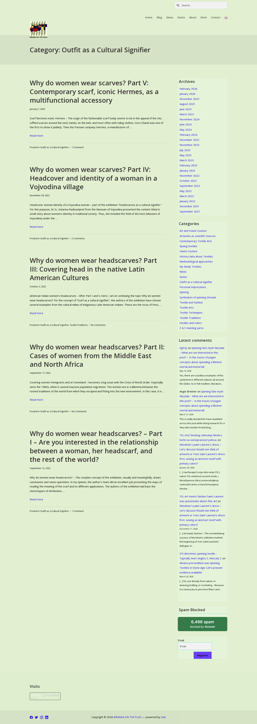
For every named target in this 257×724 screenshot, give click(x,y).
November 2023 (189, 145)
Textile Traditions (79, 324)
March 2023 (187, 160)
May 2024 (186, 129)
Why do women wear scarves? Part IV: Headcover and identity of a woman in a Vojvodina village (93, 178)
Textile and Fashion (191, 302)
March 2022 (187, 196)
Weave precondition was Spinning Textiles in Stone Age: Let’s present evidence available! (201, 567)
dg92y (183, 348)
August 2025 (187, 104)
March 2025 (187, 114)
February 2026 (188, 88)
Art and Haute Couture (193, 230)
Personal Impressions (193, 287)
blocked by (207, 625)
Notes (183, 277)
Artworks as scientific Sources (198, 236)
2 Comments (78, 238)
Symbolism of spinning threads (198, 297)
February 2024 (188, 134)
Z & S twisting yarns (192, 328)
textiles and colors (191, 323)
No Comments (98, 324)
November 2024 (189, 119)
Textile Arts (187, 307)
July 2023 (185, 150)
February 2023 (188, 165)
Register (202, 655)
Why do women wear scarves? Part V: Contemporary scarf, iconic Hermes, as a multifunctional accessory (94, 91)
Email (181, 640)
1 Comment (78, 147)
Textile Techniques (191, 312)
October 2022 (188, 180)
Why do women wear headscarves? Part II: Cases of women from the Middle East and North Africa (97, 355)
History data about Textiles (196, 256)
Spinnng (184, 292)
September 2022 (190, 185)
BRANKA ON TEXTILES (127, 717)
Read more (36, 135)
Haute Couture (188, 251)
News (183, 271)
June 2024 (186, 124)
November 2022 (189, 175)
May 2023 (186, 155)
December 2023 (189, 139)
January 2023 (187, 170)
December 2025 (189, 99)
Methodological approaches (196, 261)
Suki (163, 717)
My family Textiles (190, 266)
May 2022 (186, 191)
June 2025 (186, 109)
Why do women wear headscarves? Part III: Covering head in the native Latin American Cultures (93, 269)
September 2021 (190, 211)
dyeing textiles (188, 246)
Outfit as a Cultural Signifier (54, 147)
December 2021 (189, 206)
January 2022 (187, 201)
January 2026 (187, 93)
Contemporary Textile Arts (196, 241)
